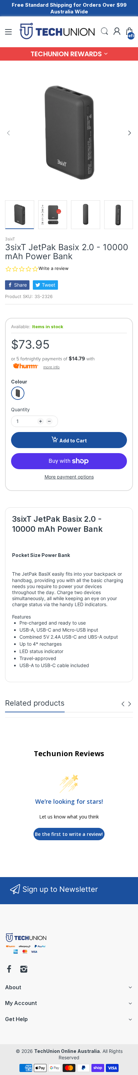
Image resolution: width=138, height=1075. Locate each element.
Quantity (20, 409)
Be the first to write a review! (69, 834)
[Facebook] (9, 970)
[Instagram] (24, 970)
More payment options (69, 477)
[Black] (17, 393)
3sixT (10, 238)
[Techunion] (26, 955)
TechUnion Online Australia (67, 1051)
